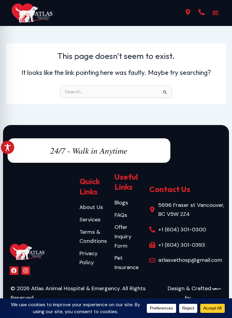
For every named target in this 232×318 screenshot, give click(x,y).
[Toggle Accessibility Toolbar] (7, 147)
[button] (216, 13)
